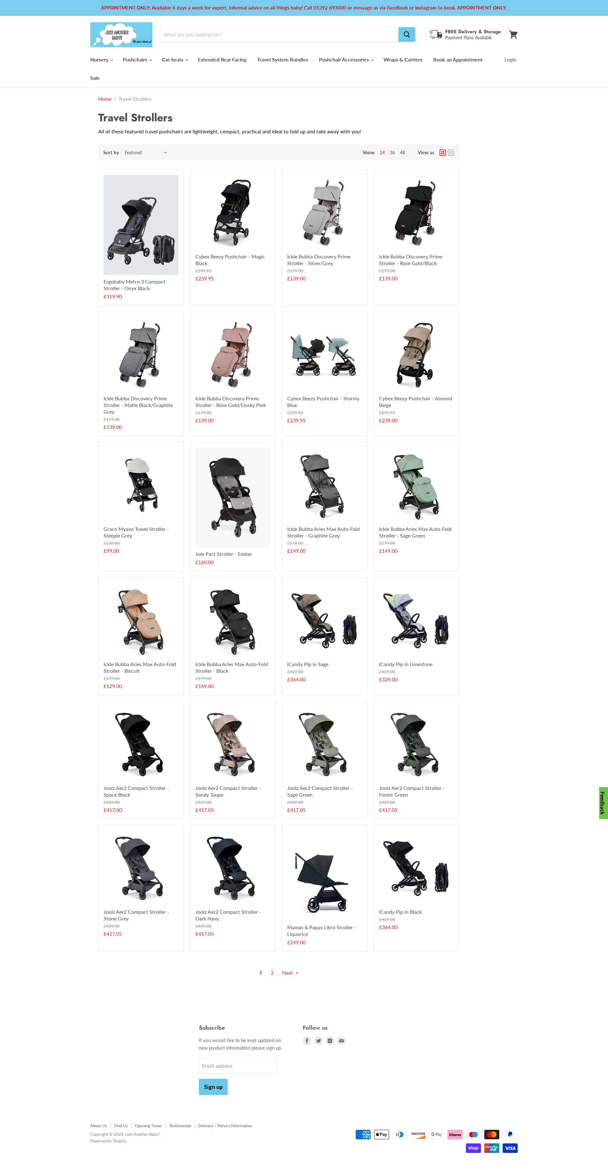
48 (402, 152)
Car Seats (173, 59)
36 (392, 152)
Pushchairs (136, 59)
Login (510, 59)
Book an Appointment (458, 59)
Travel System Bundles (282, 59)
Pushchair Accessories (344, 59)
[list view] (451, 152)
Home (104, 99)
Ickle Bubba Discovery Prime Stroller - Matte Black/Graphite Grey (138, 405)
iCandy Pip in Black (400, 912)
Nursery (100, 59)
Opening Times (148, 1125)
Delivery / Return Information (225, 1125)
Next (288, 973)
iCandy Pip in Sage (307, 664)
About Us (98, 1125)
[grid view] (443, 152)
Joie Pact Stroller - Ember (223, 554)
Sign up (213, 1086)
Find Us (121, 1125)
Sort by (111, 152)
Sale (95, 78)
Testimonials (180, 1125)
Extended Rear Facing (222, 59)
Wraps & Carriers (402, 59)
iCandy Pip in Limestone (406, 664)
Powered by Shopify (108, 1140)
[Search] (406, 34)
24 (382, 152)
